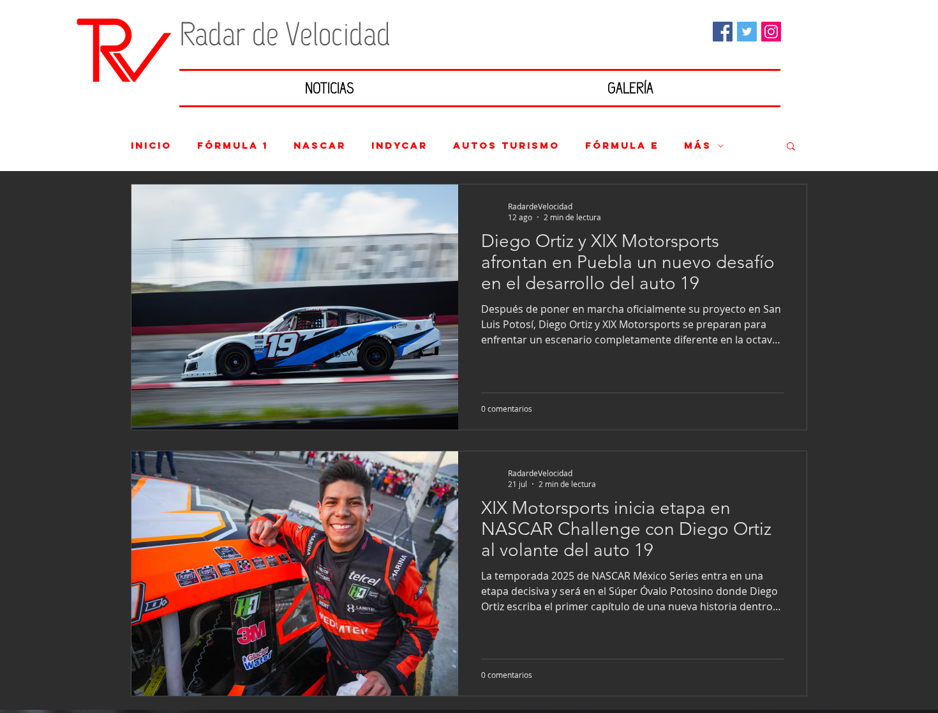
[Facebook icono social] (723, 31)
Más (697, 145)
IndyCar (399, 145)
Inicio (151, 145)
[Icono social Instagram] (771, 31)
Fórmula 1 (232, 145)
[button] (791, 147)
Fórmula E (622, 145)
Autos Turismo (506, 145)
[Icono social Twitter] (747, 31)
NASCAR (320, 145)
